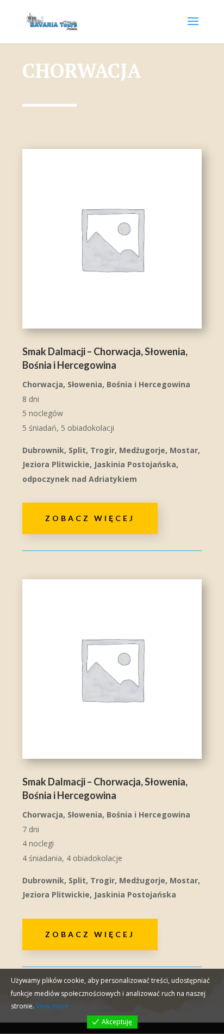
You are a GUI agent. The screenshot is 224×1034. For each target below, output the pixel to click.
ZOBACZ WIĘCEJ (90, 518)
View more (52, 1006)
